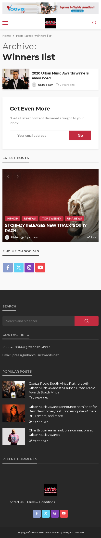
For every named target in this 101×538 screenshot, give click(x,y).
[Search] (94, 23)
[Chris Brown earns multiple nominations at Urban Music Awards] (13, 436)
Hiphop (12, 218)
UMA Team (45, 84)
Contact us (16, 502)
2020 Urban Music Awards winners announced (60, 75)
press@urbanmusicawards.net (36, 355)
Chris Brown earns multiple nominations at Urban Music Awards (61, 432)
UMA (14, 237)
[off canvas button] (5, 23)
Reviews (30, 218)
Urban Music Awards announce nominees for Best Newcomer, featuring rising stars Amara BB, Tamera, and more (63, 411)
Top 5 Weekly (51, 218)
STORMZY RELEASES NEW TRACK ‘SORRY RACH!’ (46, 228)
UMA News (74, 218)
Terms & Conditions (40, 502)
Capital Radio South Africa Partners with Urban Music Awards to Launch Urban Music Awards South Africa (62, 387)
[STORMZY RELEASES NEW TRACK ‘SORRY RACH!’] (50, 205)
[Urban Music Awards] (50, 490)
